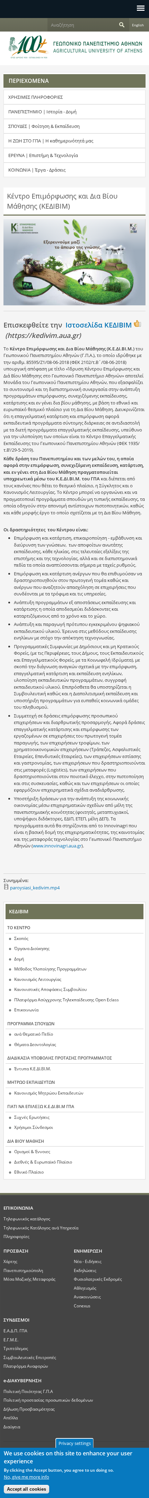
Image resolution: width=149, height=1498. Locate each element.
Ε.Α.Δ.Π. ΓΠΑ (15, 1330)
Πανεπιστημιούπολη (23, 1270)
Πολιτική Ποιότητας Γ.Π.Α (28, 1391)
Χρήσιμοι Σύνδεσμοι (33, 1127)
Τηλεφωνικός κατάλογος (26, 1218)
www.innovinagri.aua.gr (57, 846)
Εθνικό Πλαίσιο (29, 1172)
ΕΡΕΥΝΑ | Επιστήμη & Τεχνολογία (43, 155)
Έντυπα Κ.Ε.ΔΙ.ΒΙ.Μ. (32, 1069)
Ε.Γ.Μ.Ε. (10, 1339)
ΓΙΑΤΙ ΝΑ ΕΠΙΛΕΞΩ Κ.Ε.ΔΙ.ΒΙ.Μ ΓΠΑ (40, 1106)
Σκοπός (21, 938)
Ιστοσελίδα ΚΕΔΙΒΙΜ (98, 325)
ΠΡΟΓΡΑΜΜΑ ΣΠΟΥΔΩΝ (30, 1024)
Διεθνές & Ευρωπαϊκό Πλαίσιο (43, 1162)
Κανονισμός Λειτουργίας (37, 979)
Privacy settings (75, 1443)
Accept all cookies (26, 1489)
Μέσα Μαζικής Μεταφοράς (29, 1279)
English (138, 25)
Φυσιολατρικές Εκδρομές (98, 1279)
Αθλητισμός (85, 1288)
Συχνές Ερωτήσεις (32, 1117)
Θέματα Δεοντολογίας (35, 1044)
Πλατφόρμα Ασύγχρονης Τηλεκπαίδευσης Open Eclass (66, 1000)
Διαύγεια (11, 1426)
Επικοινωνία (26, 1010)
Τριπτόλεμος (15, 1348)
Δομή (19, 959)
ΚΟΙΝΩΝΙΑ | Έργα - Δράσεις (36, 170)
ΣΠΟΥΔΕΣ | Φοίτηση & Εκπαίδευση (44, 126)
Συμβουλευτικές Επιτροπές (29, 1357)
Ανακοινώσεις (87, 1296)
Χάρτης (10, 1261)
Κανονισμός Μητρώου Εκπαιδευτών (49, 1093)
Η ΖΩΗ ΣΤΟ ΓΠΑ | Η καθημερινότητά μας (50, 141)
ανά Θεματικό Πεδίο (33, 1034)
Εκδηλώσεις (85, 1270)
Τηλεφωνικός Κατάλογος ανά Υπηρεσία (40, 1227)
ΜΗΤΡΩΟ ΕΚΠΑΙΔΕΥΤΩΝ (31, 1082)
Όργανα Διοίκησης (32, 948)
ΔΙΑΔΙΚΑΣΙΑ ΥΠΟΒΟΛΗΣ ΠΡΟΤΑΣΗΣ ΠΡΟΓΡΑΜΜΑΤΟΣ (59, 1058)
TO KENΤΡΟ (18, 928)
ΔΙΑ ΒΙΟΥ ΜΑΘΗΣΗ (25, 1141)
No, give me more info (26, 1477)
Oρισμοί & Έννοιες (32, 1152)
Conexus (82, 1305)
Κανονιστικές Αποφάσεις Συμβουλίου (50, 989)
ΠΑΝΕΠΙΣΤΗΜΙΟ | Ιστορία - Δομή (42, 111)
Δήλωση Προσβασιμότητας (29, 1409)
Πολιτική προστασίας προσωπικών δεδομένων (48, 1400)
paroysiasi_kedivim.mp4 (35, 888)
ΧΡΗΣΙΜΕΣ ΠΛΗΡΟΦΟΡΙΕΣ (35, 97)
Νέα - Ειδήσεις (88, 1261)
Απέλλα (10, 1417)
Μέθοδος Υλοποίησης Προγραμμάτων (50, 969)
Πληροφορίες (16, 1236)
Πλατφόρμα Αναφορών (25, 1366)
